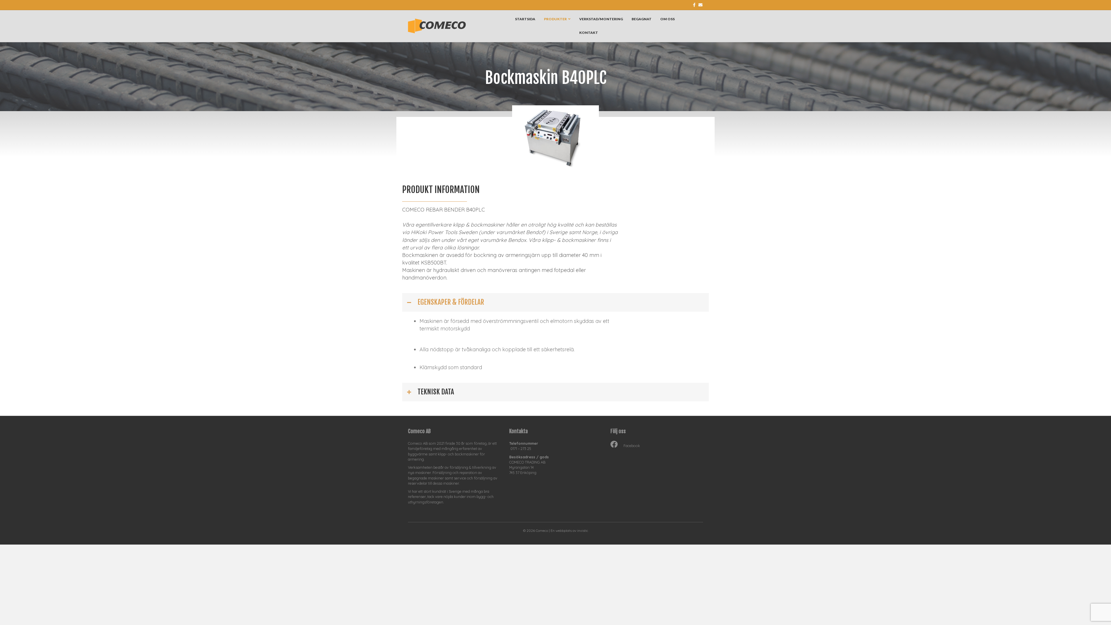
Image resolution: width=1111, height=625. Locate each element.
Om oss (667, 19)
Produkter (555, 19)
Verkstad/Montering (601, 19)
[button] (555, 302)
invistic (582, 530)
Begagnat (642, 19)
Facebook (631, 445)
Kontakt (588, 32)
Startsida (525, 19)
